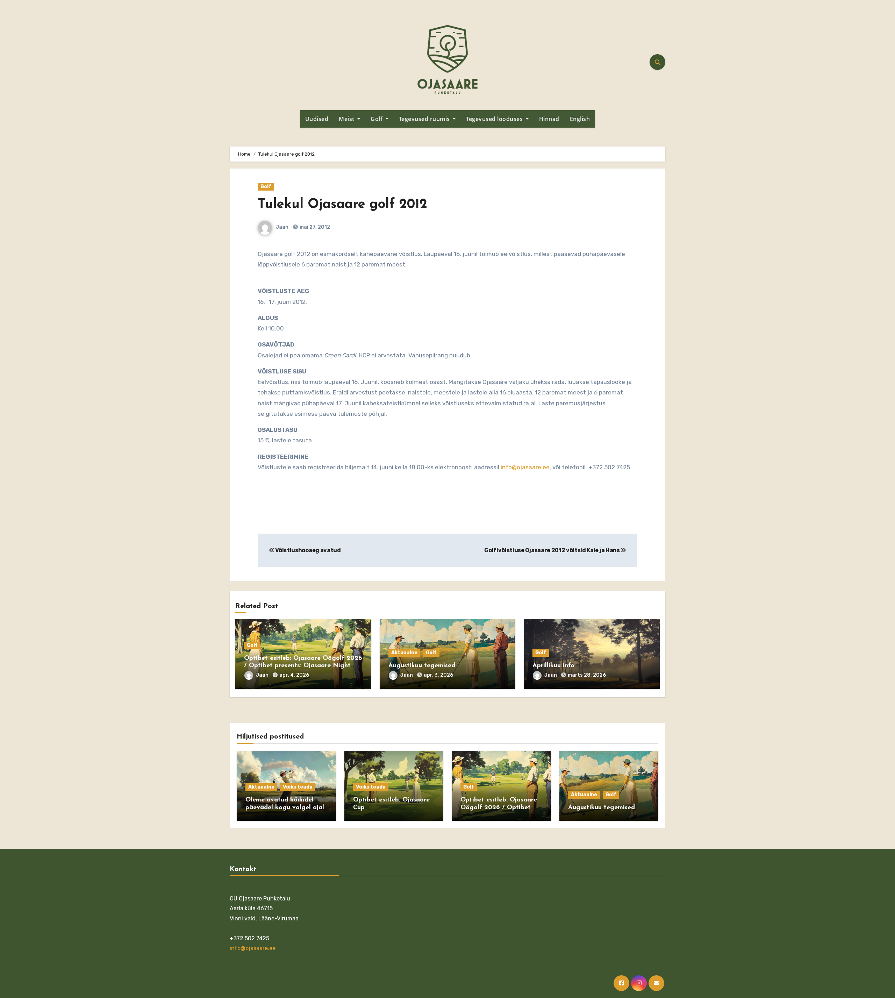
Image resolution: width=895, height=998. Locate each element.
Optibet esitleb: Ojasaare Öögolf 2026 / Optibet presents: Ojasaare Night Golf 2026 (303, 666)
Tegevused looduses (495, 119)
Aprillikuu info (553, 666)
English (580, 119)
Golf (377, 119)
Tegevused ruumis (425, 119)
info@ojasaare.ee (525, 467)
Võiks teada (298, 787)
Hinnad (549, 119)
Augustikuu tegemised (421, 666)
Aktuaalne (404, 653)
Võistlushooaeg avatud (307, 550)
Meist (347, 119)
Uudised (317, 119)
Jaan (281, 227)
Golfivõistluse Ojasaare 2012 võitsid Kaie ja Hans (552, 550)
